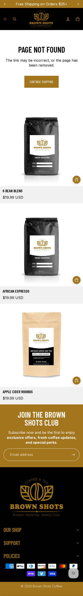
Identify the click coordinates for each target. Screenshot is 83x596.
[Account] (68, 19)
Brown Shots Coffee (47, 586)
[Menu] (5, 19)
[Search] (14, 19)
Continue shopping (41, 82)
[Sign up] (73, 454)
